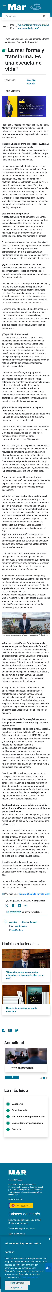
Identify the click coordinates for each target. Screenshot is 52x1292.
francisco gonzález (18, 926)
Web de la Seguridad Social (21, 1231)
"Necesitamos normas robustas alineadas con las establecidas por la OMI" (24, 975)
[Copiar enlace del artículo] (25, 905)
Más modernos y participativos (27, 1126)
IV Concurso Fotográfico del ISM (28, 1120)
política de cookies (29, 1277)
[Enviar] (44, 16)
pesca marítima (16, 930)
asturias (13, 922)
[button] (41, 1081)
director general (29, 922)
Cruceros (16, 1132)
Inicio (4, 26)
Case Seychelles (20, 1113)
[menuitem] (3, 1030)
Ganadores (17, 1107)
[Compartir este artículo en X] (6, 905)
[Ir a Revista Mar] (25, 7)
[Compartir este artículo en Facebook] (13, 905)
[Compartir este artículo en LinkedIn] (19, 905)
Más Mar (12, 26)
